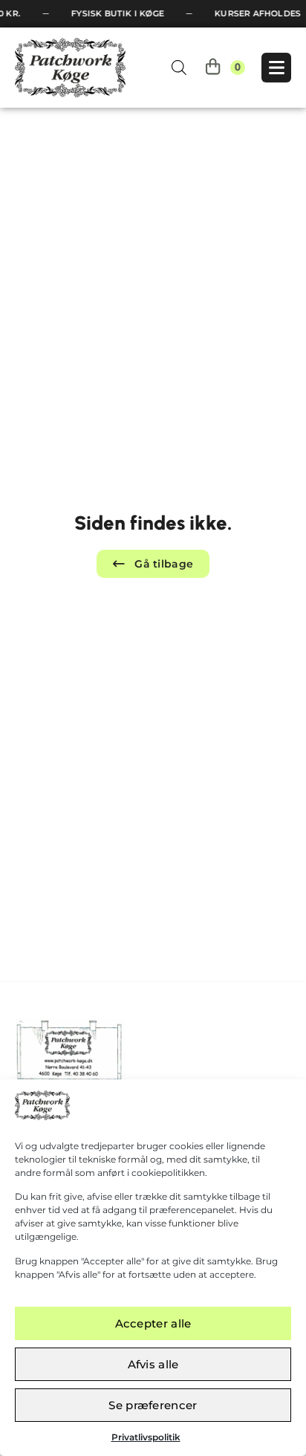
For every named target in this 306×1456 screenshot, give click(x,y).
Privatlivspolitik (145, 1437)
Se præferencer (152, 1405)
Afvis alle (153, 1364)
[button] (153, 564)
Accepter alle (153, 1323)
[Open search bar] (179, 67)
